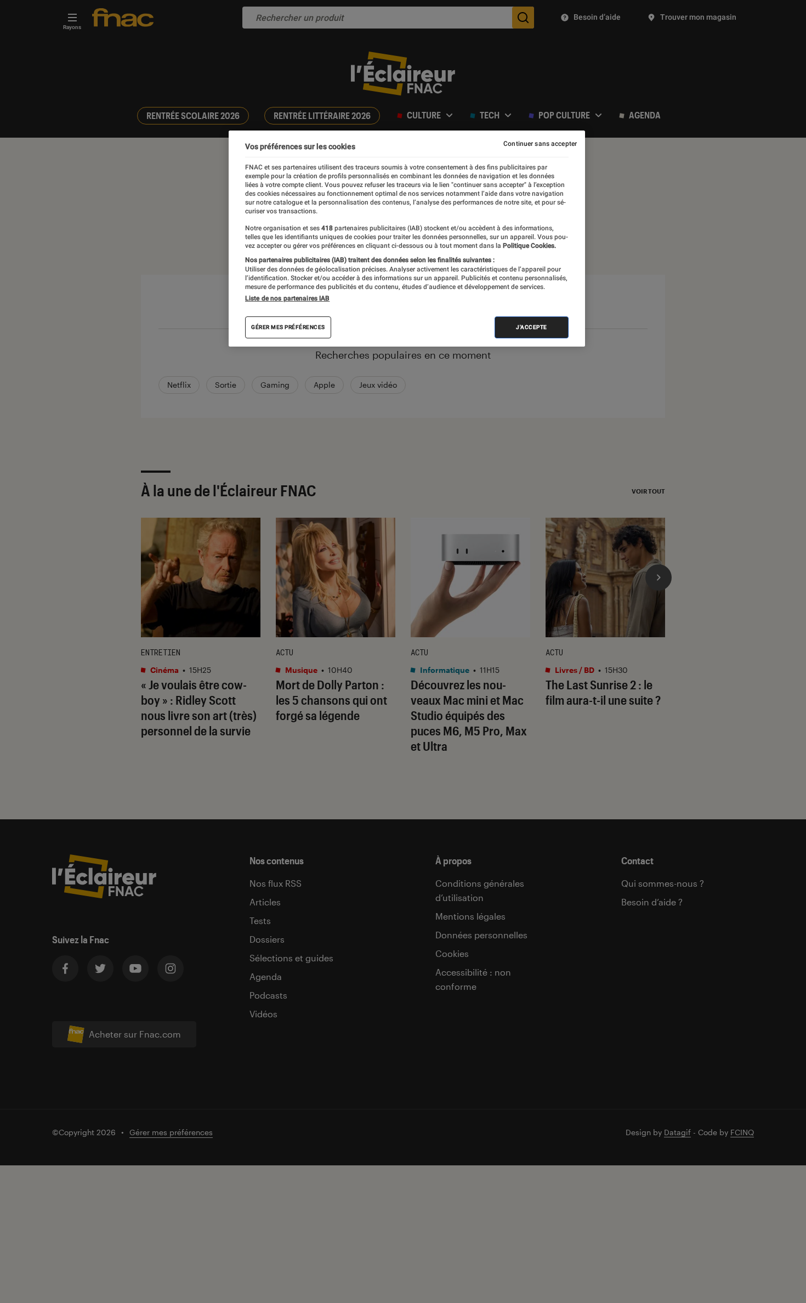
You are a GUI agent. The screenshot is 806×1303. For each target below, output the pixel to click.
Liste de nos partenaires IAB (287, 298)
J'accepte (531, 327)
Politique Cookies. (528, 246)
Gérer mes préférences (288, 327)
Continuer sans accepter (540, 144)
